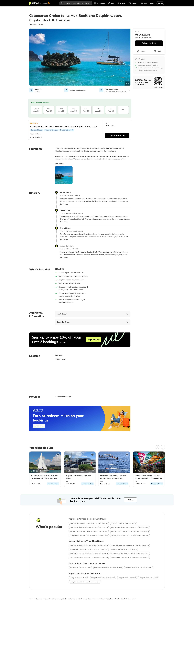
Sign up (160, 3)
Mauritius (39, 599)
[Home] (39, 3)
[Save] (57, 454)
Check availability (117, 135)
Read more (59, 163)
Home (31, 599)
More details (35, 137)
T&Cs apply (62, 342)
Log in (152, 3)
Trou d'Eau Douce (36, 25)
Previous (27, 57)
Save (159, 51)
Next (132, 57)
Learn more (39, 426)
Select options (149, 43)
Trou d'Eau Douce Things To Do (55, 599)
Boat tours (73, 599)
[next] (163, 447)
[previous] (157, 447)
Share (142, 51)
